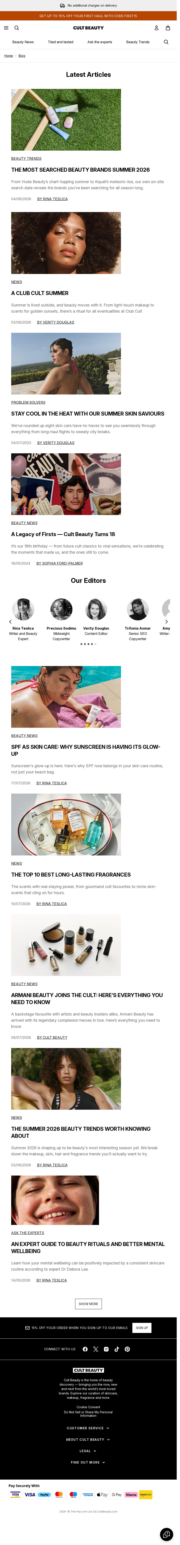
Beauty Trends (137, 42)
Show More (88, 1307)
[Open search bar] (16, 27)
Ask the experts (99, 42)
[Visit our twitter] (95, 1352)
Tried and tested (60, 42)
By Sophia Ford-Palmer (59, 567)
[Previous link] (3, 44)
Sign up (142, 1331)
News (16, 285)
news (16, 867)
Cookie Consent (88, 1410)
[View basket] (168, 27)
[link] (156, 27)
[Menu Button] (5, 27)
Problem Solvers (28, 406)
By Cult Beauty (52, 1041)
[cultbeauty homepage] (88, 27)
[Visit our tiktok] (117, 1352)
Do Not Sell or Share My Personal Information (88, 1417)
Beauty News (23, 42)
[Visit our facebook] (85, 1352)
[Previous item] (10, 625)
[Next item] (166, 625)
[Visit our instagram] (106, 1352)
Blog (22, 59)
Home (8, 59)
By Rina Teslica (52, 202)
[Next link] (174, 44)
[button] (166, 1534)
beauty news (24, 739)
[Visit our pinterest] (127, 1352)
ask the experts (27, 1236)
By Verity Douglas (55, 326)
